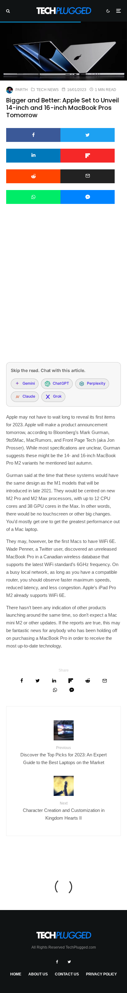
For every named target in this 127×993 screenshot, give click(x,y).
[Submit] (33, 176)
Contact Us (67, 974)
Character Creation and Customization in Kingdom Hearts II (63, 811)
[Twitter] (69, 961)
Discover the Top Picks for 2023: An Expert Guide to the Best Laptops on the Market (63, 755)
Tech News (47, 90)
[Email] (87, 176)
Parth (21, 90)
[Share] (33, 135)
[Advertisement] (63, 291)
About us (38, 974)
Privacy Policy (101, 974)
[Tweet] (87, 135)
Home (15, 974)
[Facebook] (57, 961)
